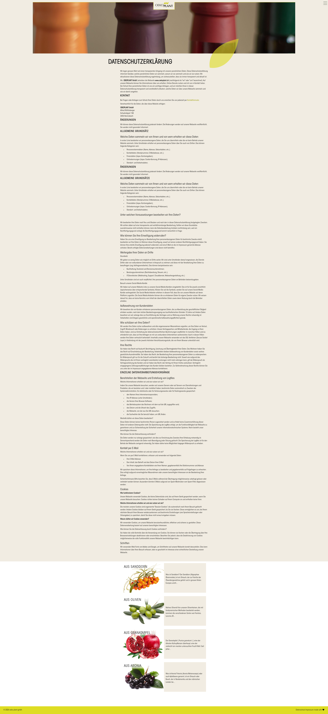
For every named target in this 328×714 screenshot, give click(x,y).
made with (318, 710)
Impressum (309, 710)
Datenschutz (300, 710)
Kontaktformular (193, 100)
